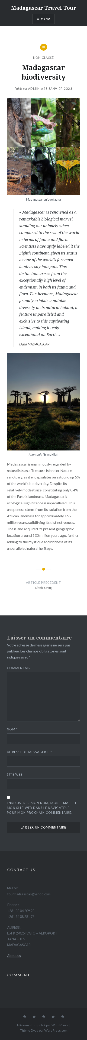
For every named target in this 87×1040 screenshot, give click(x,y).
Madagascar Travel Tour (43, 7)
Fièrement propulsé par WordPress (42, 1025)
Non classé (43, 57)
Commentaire (19, 668)
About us (14, 956)
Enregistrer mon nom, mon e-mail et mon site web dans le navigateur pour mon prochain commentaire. (42, 807)
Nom (12, 729)
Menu (45, 18)
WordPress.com (56, 1030)
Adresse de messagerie (29, 752)
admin (34, 88)
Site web (15, 774)
